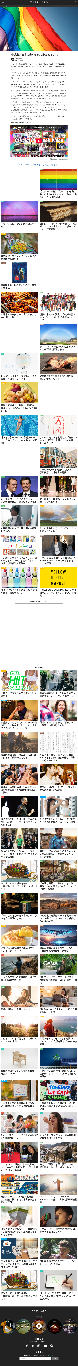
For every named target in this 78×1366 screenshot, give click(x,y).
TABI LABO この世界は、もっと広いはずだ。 (39, 165)
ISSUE (41, 169)
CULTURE (3, 263)
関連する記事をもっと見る (39, 601)
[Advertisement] (39, 638)
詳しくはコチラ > (49, 1355)
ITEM (2, 201)
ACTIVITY (3, 233)
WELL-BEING (42, 447)
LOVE (2, 535)
